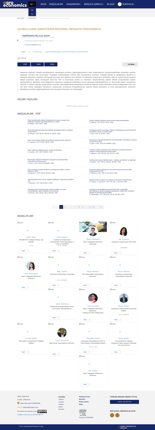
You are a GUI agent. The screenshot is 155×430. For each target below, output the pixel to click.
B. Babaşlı (31, 123)
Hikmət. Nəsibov (123, 338)
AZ (29, 52)
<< (53, 207)
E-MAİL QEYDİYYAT (124, 402)
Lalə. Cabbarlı (93, 371)
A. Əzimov (31, 193)
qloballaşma (57, 52)
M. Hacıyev (31, 133)
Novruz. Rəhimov (123, 271)
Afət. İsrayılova (124, 239)
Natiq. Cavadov (62, 271)
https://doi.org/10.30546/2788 (30, 403)
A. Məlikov (92, 122)
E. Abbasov (92, 153)
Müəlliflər (82, 399)
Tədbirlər (61, 399)
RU (32, 14)
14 (90, 207)
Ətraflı (23, 251)
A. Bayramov (32, 173)
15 (93, 207)
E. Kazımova (101, 181)
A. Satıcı (30, 163)
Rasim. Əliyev (31, 237)
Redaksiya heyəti (84, 396)
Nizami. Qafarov (62, 237)
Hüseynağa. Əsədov (93, 338)
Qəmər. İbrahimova (62, 304)
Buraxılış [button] (128, 4)
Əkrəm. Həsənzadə (92, 239)
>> (101, 207)
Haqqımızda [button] (73, 4)
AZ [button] (31, 4)
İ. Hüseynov (31, 183)
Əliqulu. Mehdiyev (93, 271)
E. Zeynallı (31, 152)
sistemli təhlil (65, 52)
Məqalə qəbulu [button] (93, 4)
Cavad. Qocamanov (62, 340)
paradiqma (72, 52)
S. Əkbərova (93, 173)
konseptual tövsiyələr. (82, 52)
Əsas (43, 4)
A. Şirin (91, 133)
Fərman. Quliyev (31, 338)
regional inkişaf (49, 52)
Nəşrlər (61, 407)
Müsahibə (61, 409)
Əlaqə (110, 4)
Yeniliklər (61, 402)
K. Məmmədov (93, 194)
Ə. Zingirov (92, 181)
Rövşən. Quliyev (123, 306)
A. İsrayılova (32, 142)
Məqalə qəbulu (84, 401)
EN (32, 10)
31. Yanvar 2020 (31, 18)
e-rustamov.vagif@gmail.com (32, 45)
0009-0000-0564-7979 (30, 407)
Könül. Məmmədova (31, 273)
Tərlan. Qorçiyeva (93, 306)
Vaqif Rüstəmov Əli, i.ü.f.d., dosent (35, 36)
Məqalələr (56, 4)
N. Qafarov (92, 162)
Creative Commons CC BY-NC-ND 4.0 (30, 414)
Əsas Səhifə (20, 18)
